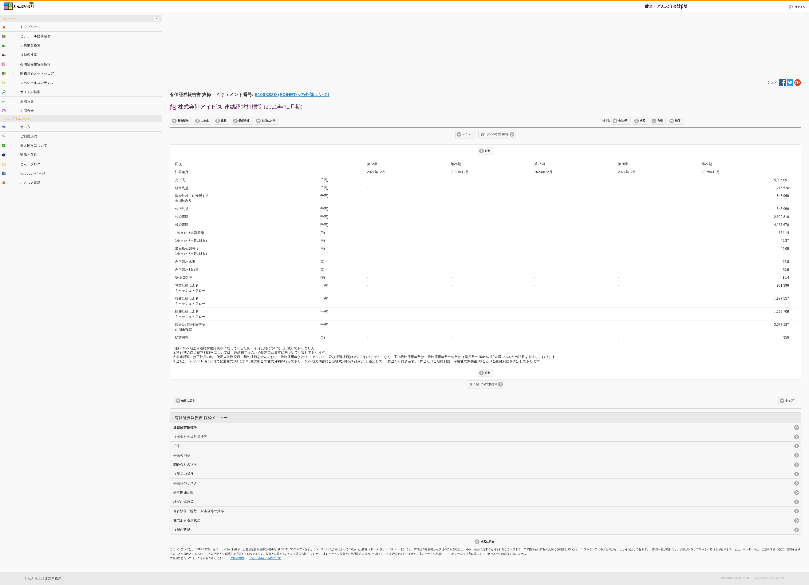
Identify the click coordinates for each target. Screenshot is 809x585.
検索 (642, 120)
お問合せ (27, 110)
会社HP (623, 120)
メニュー (467, 134)
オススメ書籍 (30, 182)
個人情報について (33, 145)
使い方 (25, 126)
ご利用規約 (237, 558)
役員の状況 (181, 529)
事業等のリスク (185, 483)
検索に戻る (188, 400)
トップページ (30, 26)
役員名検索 (28, 54)
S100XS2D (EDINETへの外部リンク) (292, 94)
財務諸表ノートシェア (37, 73)
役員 (223, 120)
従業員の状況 (183, 473)
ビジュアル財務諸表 (35, 36)
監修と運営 (28, 154)
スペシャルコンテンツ (37, 82)
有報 (660, 120)
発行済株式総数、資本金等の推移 (198, 511)
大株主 (205, 120)
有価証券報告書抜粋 (35, 64)
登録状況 (243, 120)
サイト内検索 (30, 91)
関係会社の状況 (185, 464)
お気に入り (268, 120)
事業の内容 (181, 455)
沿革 (176, 446)
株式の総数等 (183, 502)
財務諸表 (183, 120)
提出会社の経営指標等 (495, 134)
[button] (798, 7)
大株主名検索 (30, 45)
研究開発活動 (183, 492)
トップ (789, 400)
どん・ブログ (30, 164)
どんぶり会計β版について (265, 558)
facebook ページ (32, 173)
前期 (487, 151)
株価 (677, 120)
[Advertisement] (485, 44)
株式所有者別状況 (186, 520)
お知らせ (27, 101)
